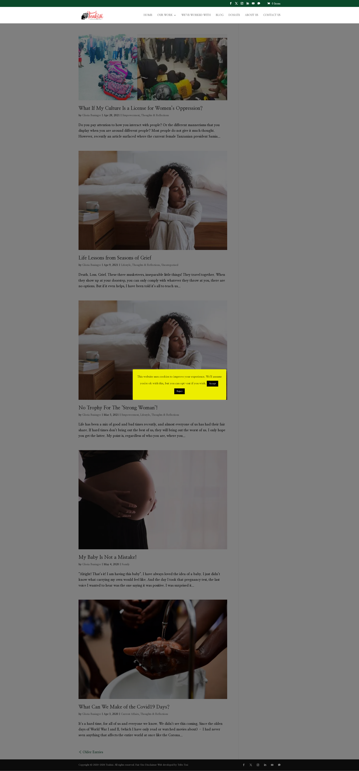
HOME (148, 15)
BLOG (219, 15)
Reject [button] (179, 391)
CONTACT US (271, 15)
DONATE (234, 15)
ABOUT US (251, 15)
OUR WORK (165, 15)
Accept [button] (212, 383)
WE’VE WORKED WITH (196, 15)
